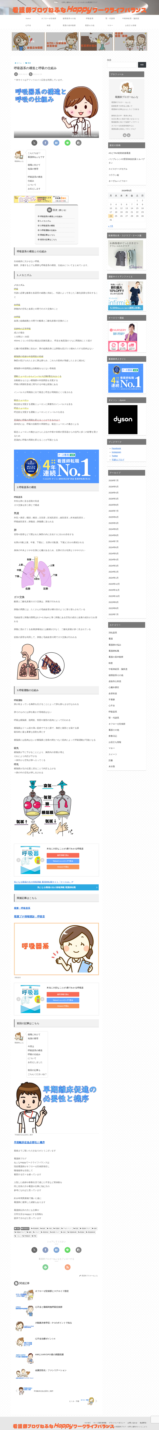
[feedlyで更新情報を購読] (45, 1267)
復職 (30, 1232)
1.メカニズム (45, 221)
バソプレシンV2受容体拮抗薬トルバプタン (127, 161)
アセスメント (67, 1228)
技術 (64, 1232)
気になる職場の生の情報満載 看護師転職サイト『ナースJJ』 (42, 882)
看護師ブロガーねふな (126, 97)
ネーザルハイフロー (118, 181)
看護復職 (36, 1228)
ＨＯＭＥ (87, 1423)
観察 (43, 1228)
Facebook (116, 448)
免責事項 (143, 1423)
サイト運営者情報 (99, 1423)
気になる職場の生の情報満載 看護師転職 (56, 887)
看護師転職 (72, 1232)
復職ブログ (55, 1232)
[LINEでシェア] (67, 143)
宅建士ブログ (118, 460)
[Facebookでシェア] (45, 143)
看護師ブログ (86, 1228)
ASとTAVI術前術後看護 (119, 153)
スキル (18, 1236)
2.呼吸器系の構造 (47, 226)
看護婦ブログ (20, 1232)
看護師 (57, 1228)
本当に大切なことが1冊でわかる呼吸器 (65, 849)
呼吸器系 (26, 1228)
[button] (78, 143)
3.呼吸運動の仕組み (48, 230)
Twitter (115, 456)
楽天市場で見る (63, 855)
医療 (95, 1228)
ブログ (37, 1232)
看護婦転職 (91, 1232)
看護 (18, 1228)
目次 (55, 210)
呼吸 (35, 1236)
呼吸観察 (27, 1236)
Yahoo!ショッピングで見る (63, 861)
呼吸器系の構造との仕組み (51, 216)
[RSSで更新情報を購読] (68, 1267)
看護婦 (82, 1232)
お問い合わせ (132, 1423)
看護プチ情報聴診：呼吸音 (29, 916)
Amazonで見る (63, 867)
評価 (50, 1228)
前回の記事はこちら (48, 239)
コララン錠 (114, 175)
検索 (109, 60)
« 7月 (110, 226)
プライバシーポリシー (117, 1423)
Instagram (116, 452)
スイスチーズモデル (118, 169)
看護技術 (45, 1232)
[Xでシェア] (34, 143)
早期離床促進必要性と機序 (29, 1142)
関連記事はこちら (47, 235)
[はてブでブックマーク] (56, 143)
